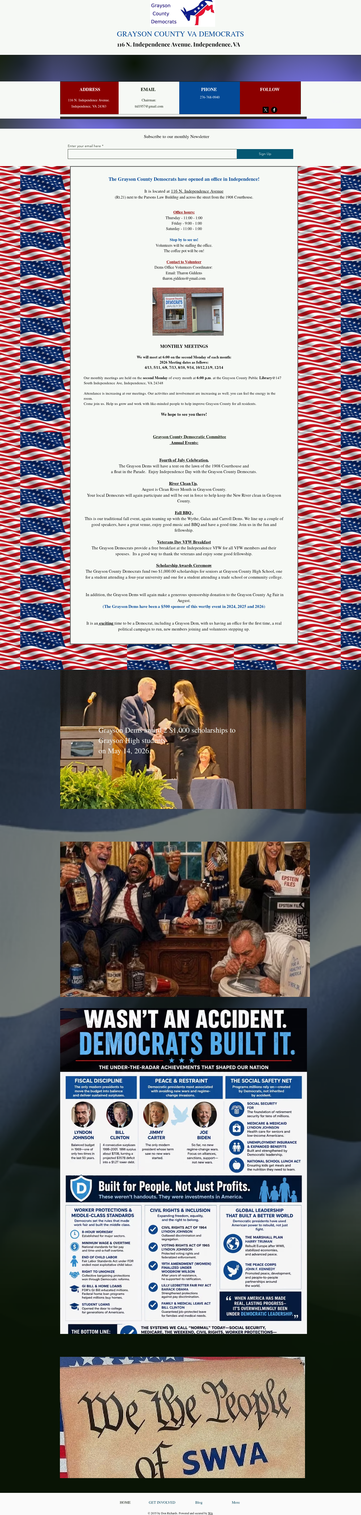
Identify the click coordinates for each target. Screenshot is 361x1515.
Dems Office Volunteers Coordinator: (184, 267)
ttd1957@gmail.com (149, 106)
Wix (210, 1513)
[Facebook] (274, 110)
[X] (266, 110)
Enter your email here (84, 146)
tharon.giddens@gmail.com (184, 278)
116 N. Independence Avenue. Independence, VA (178, 44)
